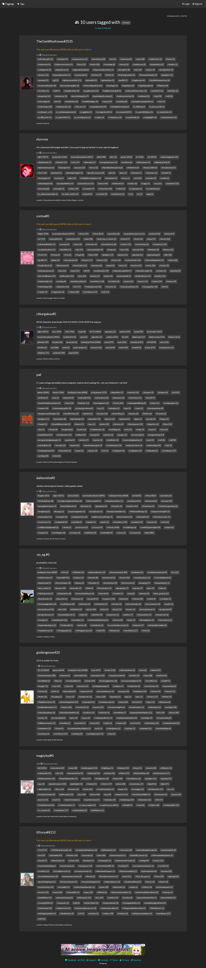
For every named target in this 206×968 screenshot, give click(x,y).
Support (92, 960)
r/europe (125, 22)
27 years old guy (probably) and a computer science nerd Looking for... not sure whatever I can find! (81, 382)
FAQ (82, 960)
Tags (21, 4)
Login (187, 4)
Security (137, 960)
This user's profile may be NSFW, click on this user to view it (63, 49)
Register (198, 4)
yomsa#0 (42, 216)
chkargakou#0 (46, 314)
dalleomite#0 (45, 478)
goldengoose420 (48, 652)
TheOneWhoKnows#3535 (54, 41)
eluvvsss (42, 139)
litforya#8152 (46, 832)
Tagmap (9, 3)
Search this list (104, 28)
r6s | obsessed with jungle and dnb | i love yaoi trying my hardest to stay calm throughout (77, 147)
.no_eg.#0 (42, 554)
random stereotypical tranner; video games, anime (59, 486)
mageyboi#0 (45, 756)
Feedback (71, 960)
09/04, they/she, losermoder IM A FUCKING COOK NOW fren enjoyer (68, 322)
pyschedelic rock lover (46, 562)
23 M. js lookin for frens (47, 660)
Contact (104, 960)
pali (38, 375)
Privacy (125, 960)
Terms (115, 960)
